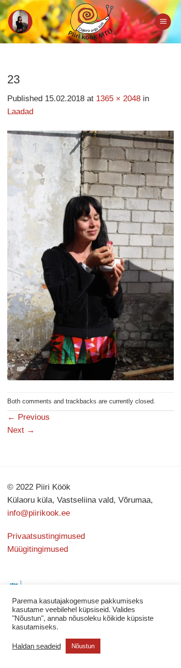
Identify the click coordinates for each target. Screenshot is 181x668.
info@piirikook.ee (38, 513)
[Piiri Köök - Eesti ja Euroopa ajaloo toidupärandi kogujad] (90, 21)
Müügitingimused (37, 549)
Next (21, 430)
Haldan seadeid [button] (36, 646)
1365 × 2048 (118, 98)
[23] (90, 254)
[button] (20, 22)
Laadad (20, 111)
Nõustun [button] (83, 646)
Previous (28, 417)
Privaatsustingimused (46, 536)
